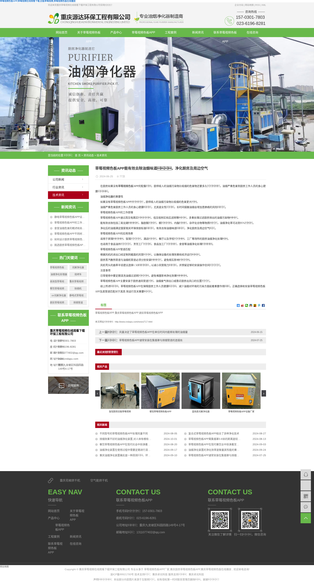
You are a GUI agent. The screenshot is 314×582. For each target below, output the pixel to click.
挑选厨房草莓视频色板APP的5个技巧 (70, 244)
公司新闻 (58, 179)
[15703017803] (306, 485)
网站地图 (249, 5)
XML (263, 5)
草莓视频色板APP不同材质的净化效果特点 (70, 233)
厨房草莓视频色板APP (59, 302)
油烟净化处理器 (59, 274)
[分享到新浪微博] (242, 305)
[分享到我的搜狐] (255, 305)
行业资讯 (58, 187)
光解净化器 (78, 267)
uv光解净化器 (59, 295)
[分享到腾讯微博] (259, 305)
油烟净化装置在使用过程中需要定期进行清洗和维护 (129, 449)
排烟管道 (78, 302)
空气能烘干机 (99, 480)
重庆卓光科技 (160, 574)
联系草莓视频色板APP (225, 34)
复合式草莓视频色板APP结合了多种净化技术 (213, 433)
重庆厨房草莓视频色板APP (185, 569)
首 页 (78, 155)
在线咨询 (252, 32)
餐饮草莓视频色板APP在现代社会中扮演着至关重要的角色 (133, 444)
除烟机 (78, 288)
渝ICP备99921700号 (122, 574)
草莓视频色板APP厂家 (59, 267)
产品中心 (116, 32)
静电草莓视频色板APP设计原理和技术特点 (70, 216)
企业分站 (239, 5)
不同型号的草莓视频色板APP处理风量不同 (124, 433)
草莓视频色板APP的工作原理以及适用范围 (70, 222)
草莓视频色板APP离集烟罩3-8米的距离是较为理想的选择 (220, 438)
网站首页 (61, 32)
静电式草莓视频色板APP (78, 295)
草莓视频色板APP (143, 32)
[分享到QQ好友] (250, 305)
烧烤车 (78, 274)
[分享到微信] (246, 305)
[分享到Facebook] (263, 305)
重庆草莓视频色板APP (78, 281)
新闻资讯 (198, 32)
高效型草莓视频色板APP (59, 281)
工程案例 (170, 32)
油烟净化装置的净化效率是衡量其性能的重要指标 (216, 449)
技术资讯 (102, 155)
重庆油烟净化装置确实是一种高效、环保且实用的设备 (133, 455)
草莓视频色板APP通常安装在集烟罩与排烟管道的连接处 (151, 340)
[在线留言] (306, 507)
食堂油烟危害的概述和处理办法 (70, 228)
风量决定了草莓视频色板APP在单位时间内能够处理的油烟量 (153, 332)
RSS (257, 5)
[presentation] (97, 393)
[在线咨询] (306, 474)
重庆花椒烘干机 (70, 480)
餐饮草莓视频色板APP (59, 288)
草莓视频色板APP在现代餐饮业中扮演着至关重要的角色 (220, 444)
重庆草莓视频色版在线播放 (216, 569)
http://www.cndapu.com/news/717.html (133, 322)
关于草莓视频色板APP (88, 34)
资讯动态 (89, 155)
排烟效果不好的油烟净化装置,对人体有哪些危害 (127, 438)
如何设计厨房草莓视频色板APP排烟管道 (70, 239)
